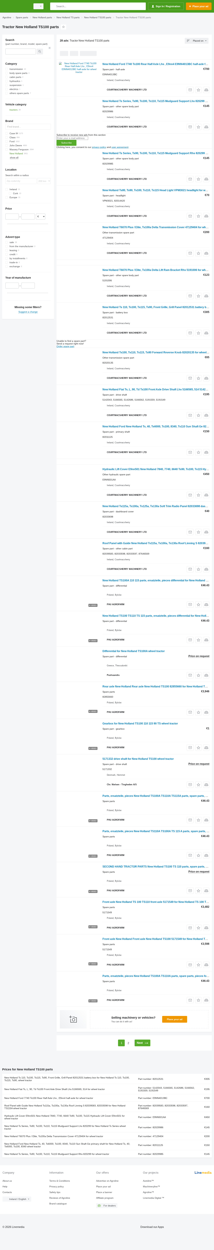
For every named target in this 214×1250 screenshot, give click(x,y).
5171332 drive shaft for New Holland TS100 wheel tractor (138, 758)
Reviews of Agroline (59, 1198)
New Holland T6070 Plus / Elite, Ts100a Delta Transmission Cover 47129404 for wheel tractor (53, 1136)
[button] (198, 90)
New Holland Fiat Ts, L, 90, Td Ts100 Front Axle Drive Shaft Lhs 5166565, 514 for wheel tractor (54, 1089)
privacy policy (99, 147)
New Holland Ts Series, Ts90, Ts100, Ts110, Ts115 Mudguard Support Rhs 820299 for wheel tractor (56, 1154)
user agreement (120, 147)
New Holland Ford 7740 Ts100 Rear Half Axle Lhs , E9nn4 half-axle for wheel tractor (48, 1098)
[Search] (53, 6)
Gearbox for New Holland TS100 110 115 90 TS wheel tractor (140, 723)
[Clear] (49, 48)
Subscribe (66, 142)
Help (5, 1186)
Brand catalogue (58, 1203)
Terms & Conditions (59, 1180)
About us (7, 1180)
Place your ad (174, 1019)
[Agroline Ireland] (16, 6)
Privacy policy (56, 1186)
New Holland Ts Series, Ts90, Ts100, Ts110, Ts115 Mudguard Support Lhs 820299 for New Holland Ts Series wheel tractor (65, 1127)
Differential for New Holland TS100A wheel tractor (133, 651)
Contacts (7, 1192)
